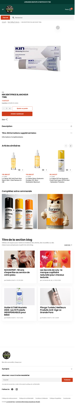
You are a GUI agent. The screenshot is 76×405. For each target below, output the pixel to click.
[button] (2, 9)
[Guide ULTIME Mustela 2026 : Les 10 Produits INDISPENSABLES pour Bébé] (19, 303)
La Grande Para (10, 401)
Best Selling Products (13, 22)
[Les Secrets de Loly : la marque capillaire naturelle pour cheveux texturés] (55, 265)
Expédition (5, 103)
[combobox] (44, 18)
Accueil (4, 22)
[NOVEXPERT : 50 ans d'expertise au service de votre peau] (19, 265)
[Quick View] (19, 169)
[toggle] (71, 126)
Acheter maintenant (17, 114)
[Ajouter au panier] (22, 169)
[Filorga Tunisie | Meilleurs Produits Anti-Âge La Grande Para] (55, 303)
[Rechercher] (12, 18)
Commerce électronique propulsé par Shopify (27, 401)
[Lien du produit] (13, 166)
